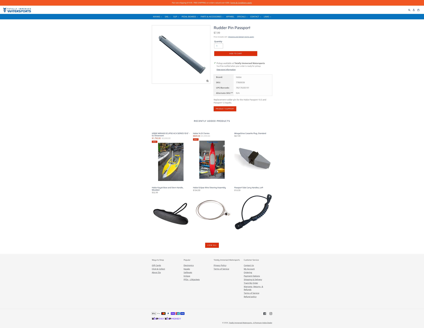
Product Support (225, 108)
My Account (249, 269)
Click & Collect (158, 269)
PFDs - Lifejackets (192, 279)
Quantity (218, 41)
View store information (226, 69)
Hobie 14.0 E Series (201, 133)
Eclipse (187, 276)
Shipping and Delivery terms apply (241, 37)
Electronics (189, 265)
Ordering (248, 272)
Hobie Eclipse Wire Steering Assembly (209, 187)
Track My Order (251, 283)
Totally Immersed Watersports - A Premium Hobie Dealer (250, 323)
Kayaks (187, 269)
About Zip (156, 272)
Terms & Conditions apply (241, 3)
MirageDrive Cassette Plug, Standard (250, 133)
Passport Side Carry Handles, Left (248, 187)
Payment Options (252, 276)
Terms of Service (221, 269)
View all (212, 245)
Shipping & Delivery (253, 279)
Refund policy (250, 296)
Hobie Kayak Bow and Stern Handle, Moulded (167, 188)
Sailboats (188, 272)
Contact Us (249, 265)
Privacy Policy (220, 265)
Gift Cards (156, 265)
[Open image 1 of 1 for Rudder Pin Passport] (181, 54)
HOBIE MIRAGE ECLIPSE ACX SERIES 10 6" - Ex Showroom (171, 134)
